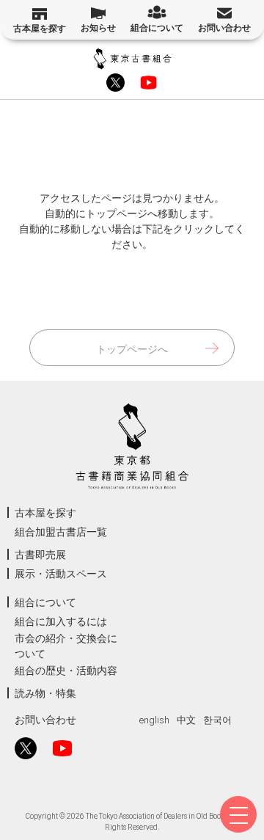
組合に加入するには (61, 621)
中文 (186, 720)
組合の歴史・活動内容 (66, 670)
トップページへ (132, 349)
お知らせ (98, 28)
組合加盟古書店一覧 (61, 532)
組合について (157, 28)
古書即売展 (40, 554)
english (154, 720)
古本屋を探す (39, 28)
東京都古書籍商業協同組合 (132, 58)
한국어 (217, 720)
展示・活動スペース (61, 574)
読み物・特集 (45, 693)
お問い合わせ (224, 28)
